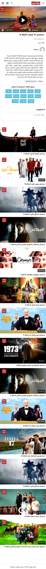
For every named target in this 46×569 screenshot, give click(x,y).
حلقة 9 (16, 96)
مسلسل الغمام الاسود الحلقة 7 (34, 153)
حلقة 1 (38, 91)
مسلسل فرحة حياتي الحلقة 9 (35, 305)
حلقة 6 (38, 96)
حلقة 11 (31, 101)
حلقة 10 (8, 96)
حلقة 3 (23, 91)
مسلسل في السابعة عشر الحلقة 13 (33, 456)
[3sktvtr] (42, 51)
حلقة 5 (8, 91)
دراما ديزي (33, 567)
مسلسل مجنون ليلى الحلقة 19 (34, 184)
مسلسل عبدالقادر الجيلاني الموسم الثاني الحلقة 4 (27, 395)
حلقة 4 (16, 91)
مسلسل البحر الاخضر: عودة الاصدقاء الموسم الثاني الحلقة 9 (24, 546)
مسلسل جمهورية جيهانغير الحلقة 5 (33, 274)
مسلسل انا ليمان (31, 81)
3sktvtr (36, 50)
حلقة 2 (30, 91)
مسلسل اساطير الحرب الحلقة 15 (34, 214)
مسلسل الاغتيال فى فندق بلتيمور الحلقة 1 (30, 365)
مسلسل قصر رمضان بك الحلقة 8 (34, 425)
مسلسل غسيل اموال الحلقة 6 (35, 516)
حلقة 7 (31, 96)
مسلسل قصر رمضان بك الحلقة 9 (34, 335)
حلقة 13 (15, 101)
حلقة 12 (23, 101)
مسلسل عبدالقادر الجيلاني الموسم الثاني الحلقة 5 (27, 244)
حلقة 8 (23, 96)
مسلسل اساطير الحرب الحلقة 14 (34, 486)
